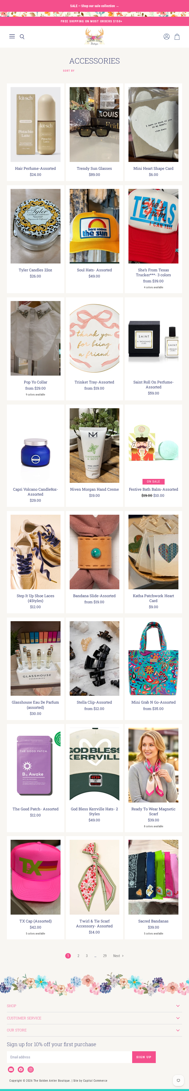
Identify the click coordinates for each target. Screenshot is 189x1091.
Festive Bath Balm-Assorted (153, 489)
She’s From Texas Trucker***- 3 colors (153, 272)
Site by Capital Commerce (90, 1080)
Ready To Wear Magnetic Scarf (153, 811)
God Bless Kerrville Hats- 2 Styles (94, 811)
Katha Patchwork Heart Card (153, 598)
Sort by (69, 70)
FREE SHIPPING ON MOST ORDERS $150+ (92, 21)
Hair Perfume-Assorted (35, 168)
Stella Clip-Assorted (94, 702)
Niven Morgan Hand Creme (94, 489)
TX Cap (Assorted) (35, 921)
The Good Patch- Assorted (36, 808)
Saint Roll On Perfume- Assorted (153, 384)
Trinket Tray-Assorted (94, 382)
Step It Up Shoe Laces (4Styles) (35, 598)
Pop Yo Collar (35, 382)
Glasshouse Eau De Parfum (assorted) (35, 705)
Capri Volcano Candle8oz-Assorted (35, 492)
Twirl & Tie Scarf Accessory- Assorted (94, 923)
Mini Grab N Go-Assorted (153, 702)
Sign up (144, 1057)
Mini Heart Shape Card (153, 168)
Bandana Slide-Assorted (94, 595)
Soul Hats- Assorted (94, 269)
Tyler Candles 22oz (35, 269)
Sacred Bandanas (153, 921)
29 (105, 956)
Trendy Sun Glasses (94, 168)
